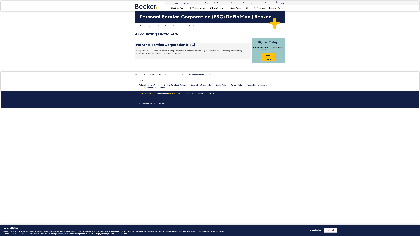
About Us (210, 94)
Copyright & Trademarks (200, 85)
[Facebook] (270, 100)
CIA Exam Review (234, 8)
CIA (181, 74)
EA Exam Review (216, 8)
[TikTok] (281, 100)
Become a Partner (276, 8)
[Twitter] (265, 100)
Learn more (268, 57)
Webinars (233, 3)
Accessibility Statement (257, 85)
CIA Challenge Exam (195, 74)
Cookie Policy (221, 85)
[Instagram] (254, 100)
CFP (209, 74)
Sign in (282, 3)
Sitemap (199, 94)
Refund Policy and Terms (149, 85)
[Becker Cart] (276, 3)
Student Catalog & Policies (175, 85)
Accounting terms (148, 26)
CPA (152, 74)
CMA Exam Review (197, 8)
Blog (206, 3)
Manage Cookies (315, 230)
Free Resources (219, 3)
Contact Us (188, 94)
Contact (268, 3)
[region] (210, 230)
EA (174, 74)
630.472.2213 (174, 94)
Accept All (330, 230)
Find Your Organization (250, 3)
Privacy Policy (237, 85)
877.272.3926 (145, 94)
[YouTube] (259, 100)
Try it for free (259, 8)
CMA (167, 74)
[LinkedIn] (276, 100)
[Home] (146, 5)
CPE (247, 8)
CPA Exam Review (178, 8)
